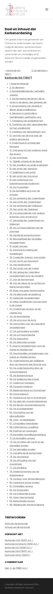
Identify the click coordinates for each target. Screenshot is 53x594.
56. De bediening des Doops (24, 379)
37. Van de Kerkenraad (22, 279)
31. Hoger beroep (18, 246)
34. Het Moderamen (20, 264)
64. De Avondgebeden (21, 408)
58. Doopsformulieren (21, 386)
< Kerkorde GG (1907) (13, 72)
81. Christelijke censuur (21, 486)
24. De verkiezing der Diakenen (26, 205)
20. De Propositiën (19, 187)
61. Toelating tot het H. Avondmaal (28, 397)
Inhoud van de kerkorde (17, 527)
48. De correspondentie (22, 335)
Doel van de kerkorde (16, 523)
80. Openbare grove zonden (25, 482)
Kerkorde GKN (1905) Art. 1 (19, 551)
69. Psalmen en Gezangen (23, 431)
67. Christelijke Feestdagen (24, 423)
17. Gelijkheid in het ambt (23, 172)
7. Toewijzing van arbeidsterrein (26, 120)
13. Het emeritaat (19, 157)
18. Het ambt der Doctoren (24, 176)
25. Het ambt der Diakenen (24, 209)
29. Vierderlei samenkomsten (25, 235)
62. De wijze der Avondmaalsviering (28, 401)
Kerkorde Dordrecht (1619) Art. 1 (22, 544)
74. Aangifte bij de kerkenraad (26, 453)
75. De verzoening (19, 456)
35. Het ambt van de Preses (24, 268)
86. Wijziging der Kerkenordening (27, 504)
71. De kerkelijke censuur (22, 438)
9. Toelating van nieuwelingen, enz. (28, 131)
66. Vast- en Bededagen (22, 419)
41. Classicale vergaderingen (25, 298)
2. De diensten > (40, 70)
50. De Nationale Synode (22, 342)
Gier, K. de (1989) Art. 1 (16, 568)
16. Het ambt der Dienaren (23, 168)
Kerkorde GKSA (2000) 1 (17, 555)
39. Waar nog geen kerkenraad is (27, 290)
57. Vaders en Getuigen (22, 382)
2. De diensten (17, 87)
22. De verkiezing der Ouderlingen (27, 198)
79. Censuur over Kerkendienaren (27, 478)
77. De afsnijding (18, 467)
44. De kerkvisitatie (20, 316)
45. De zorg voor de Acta (23, 320)
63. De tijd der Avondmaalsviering (27, 405)
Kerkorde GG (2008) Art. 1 (18, 547)
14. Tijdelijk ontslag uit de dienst (26, 161)
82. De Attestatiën (19, 490)
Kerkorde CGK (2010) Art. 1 (19, 540)
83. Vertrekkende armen (23, 493)
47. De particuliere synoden (24, 331)
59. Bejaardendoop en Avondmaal (28, 390)
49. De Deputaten (19, 338)
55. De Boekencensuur (21, 375)
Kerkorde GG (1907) (18, 78)
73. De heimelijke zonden (23, 449)
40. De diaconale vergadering (25, 294)
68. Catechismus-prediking (24, 427)
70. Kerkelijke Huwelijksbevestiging (28, 434)
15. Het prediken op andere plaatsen (29, 165)
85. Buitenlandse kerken (22, 501)
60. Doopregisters (19, 394)
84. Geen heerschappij (22, 497)
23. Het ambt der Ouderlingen (25, 202)
